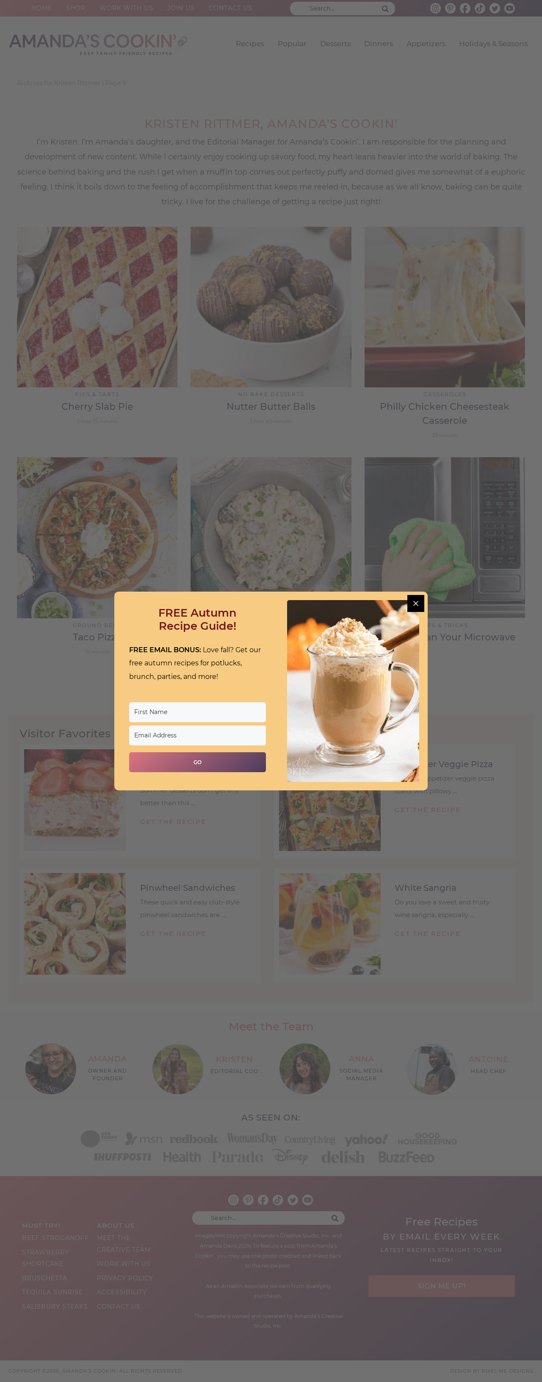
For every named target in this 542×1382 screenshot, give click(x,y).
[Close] (415, 603)
